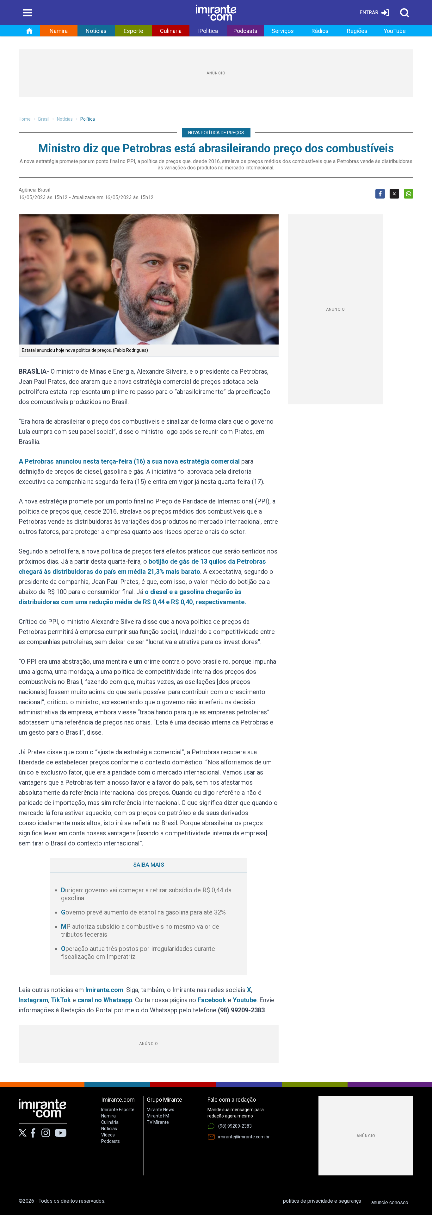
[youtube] (60, 1133)
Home (25, 119)
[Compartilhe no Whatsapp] (408, 194)
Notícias (96, 31)
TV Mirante (158, 1122)
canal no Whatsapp (104, 1000)
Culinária (110, 1122)
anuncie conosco (389, 1202)
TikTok (61, 1000)
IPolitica (208, 31)
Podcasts (245, 31)
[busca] (404, 13)
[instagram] (45, 1133)
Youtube (244, 1000)
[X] (23, 1133)
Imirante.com (104, 990)
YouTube (395, 31)
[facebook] (33, 1133)
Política (87, 119)
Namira (59, 31)
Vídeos (108, 1134)
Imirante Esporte (117, 1109)
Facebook (212, 1000)
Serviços (283, 31)
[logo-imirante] (216, 13)
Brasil (43, 119)
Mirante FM (158, 1115)
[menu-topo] (27, 13)
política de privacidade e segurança (322, 1201)
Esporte (133, 31)
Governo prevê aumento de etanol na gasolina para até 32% (143, 912)
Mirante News (160, 1109)
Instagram (33, 1000)
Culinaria (171, 31)
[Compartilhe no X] (394, 194)
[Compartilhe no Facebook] (380, 194)
